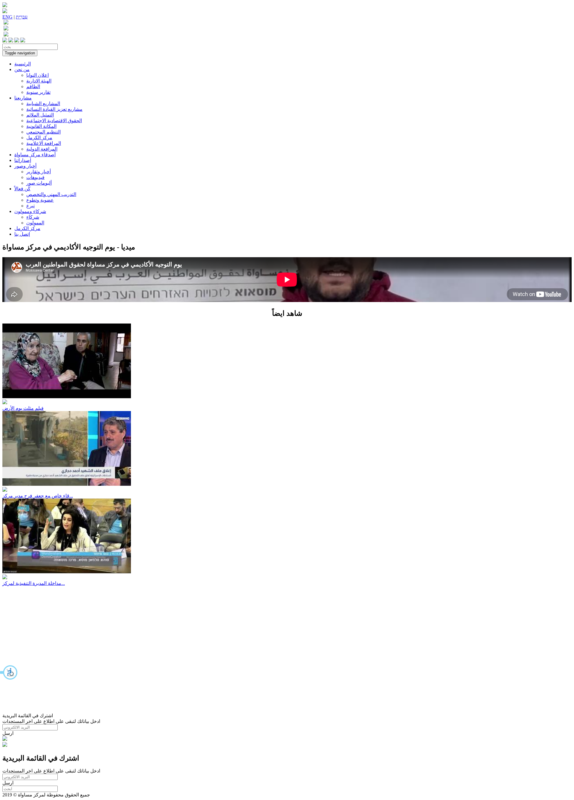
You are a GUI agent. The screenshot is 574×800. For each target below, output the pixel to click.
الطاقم (33, 86)
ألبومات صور (39, 183)
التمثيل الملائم (40, 114)
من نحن (22, 69)
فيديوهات (35, 177)
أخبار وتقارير (38, 171)
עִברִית (22, 16)
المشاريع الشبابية (43, 103)
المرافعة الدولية (41, 148)
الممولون (35, 222)
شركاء (32, 217)
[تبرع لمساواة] (4, 739)
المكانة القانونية (41, 126)
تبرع (30, 205)
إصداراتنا (22, 160)
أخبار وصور (25, 165)
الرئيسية (22, 63)
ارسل (7, 733)
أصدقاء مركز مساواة (35, 154)
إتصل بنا (22, 234)
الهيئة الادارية (38, 80)
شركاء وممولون (30, 211)
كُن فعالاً (22, 188)
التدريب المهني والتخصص (51, 194)
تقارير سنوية (38, 92)
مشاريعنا (23, 97)
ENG (7, 16)
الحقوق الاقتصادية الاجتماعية (54, 120)
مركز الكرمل (39, 137)
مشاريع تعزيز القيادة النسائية (54, 109)
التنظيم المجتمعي (43, 131)
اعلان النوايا (37, 75)
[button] (9, 672)
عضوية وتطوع (40, 200)
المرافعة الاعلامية (43, 143)
